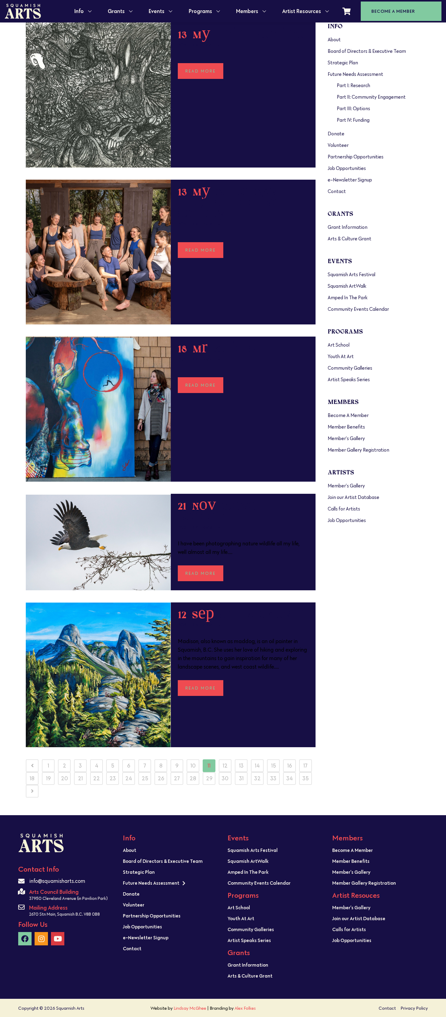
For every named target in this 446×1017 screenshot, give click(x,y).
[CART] (346, 11)
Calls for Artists (344, 509)
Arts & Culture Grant (349, 239)
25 (145, 778)
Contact (337, 191)
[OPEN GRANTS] (131, 11)
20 (64, 778)
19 (48, 778)
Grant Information (347, 227)
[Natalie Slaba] (98, 409)
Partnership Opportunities (355, 157)
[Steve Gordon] (98, 542)
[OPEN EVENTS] (170, 11)
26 (161, 778)
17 (305, 765)
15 (273, 765)
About (334, 39)
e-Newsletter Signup (350, 180)
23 (113, 778)
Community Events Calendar (358, 309)
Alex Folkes (245, 1008)
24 (128, 778)
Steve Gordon (217, 512)
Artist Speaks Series (349, 379)
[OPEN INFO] (90, 11)
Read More (200, 71)
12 (225, 765)
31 (241, 778)
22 (96, 778)
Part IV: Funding (353, 120)
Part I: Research (353, 85)
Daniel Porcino (260, 34)
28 (193, 778)
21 (80, 778)
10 (193, 765)
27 (177, 778)
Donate (336, 134)
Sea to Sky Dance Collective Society (229, 203)
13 (241, 765)
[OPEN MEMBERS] (264, 11)
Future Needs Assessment (355, 74)
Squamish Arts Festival (351, 274)
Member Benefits (346, 427)
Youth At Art (341, 356)
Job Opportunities (347, 168)
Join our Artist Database (353, 497)
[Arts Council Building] (21, 891)
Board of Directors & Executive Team (367, 51)
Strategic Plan (343, 63)
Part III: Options (353, 108)
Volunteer (338, 145)
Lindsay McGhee (190, 1008)
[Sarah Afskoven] (98, 674)
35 (305, 778)
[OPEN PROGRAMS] (218, 11)
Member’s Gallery (346, 438)
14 (257, 765)
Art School (339, 345)
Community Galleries (350, 368)
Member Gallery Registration (358, 450)
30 (225, 778)
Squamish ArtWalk (347, 286)
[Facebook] (25, 938)
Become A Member (348, 415)
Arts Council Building (54, 891)
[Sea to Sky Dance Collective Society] (98, 252)
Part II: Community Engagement (371, 97)
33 (273, 778)
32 (257, 778)
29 (209, 778)
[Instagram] (41, 938)
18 (32, 778)
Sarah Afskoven (264, 614)
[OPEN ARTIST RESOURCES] (327, 11)
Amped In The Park (347, 297)
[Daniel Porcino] (98, 95)
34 (289, 778)
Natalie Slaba (237, 349)
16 (289, 765)
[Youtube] (57, 938)
